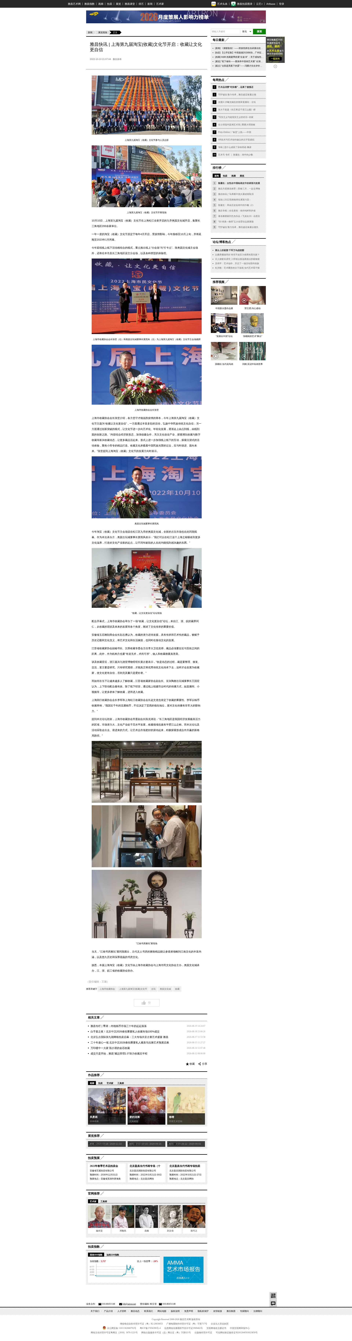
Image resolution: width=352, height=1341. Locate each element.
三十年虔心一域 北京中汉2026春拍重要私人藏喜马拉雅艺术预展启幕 (130, 1042)
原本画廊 (94, 1121)
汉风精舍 (133, 1121)
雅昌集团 (231, 1311)
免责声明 (188, 1311)
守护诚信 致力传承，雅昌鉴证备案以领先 (238, 227)
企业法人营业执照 (219, 1323)
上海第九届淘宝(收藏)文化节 (133, 989)
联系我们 (148, 1311)
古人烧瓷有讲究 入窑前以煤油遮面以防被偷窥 (237, 259)
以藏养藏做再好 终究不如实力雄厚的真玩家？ (237, 254)
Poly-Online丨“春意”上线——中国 (234, 132)
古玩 (153, 989)
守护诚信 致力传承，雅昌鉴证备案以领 (237, 94)
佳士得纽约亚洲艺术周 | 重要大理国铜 (236, 124)
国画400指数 (96, 1255)
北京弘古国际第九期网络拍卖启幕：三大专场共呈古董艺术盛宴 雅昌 (129, 1037)
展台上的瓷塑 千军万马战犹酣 (229, 250)
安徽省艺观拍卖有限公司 (102, 1170)
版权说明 (175, 1311)
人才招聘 (121, 1311)
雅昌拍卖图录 (244, 3)
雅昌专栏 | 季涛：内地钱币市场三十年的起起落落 (119, 1026)
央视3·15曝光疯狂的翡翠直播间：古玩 (237, 102)
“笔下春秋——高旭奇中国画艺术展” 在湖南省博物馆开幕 (248, 61)
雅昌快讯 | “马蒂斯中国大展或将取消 (236, 194)
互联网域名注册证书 (216, 1328)
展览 (118, 3)
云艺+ (259, 3)
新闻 (150, 3)
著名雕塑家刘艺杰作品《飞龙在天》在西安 (239, 216)
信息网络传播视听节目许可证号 (183, 1328)
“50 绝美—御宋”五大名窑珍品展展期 (236, 221)
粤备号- (150, 1328)
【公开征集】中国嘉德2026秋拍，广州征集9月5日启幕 (248, 52)
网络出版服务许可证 (166, 1332)
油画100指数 (113, 1255)
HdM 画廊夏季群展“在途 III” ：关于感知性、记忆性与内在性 (250, 57)
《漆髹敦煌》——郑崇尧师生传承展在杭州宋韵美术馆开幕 (249, 48)
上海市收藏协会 (107, 989)
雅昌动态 (135, 1311)
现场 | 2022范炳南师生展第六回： (234, 199)
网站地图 (161, 1311)
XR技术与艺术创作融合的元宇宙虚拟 (236, 139)
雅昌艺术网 (74, 3)
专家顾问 (244, 1311)
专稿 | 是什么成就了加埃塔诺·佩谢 (234, 147)
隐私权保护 (203, 1311)
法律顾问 (257, 1311)
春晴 (171, 1117)
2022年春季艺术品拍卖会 (104, 1166)
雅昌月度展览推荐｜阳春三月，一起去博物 (239, 188)
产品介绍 (108, 1311)
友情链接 (217, 1311)
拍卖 (109, 3)
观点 (218, 66)
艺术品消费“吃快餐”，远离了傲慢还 (235, 87)
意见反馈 (273, 1303)
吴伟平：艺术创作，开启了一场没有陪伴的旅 (237, 263)
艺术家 (160, 3)
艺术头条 (222, 3)
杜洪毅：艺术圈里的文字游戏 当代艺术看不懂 (237, 268)
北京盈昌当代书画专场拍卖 (184, 1166)
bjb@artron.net (129, 1304)
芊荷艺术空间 (175, 1121)
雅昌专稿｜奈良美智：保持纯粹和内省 (237, 210)
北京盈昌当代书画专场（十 (145, 1166)
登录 (281, 3)
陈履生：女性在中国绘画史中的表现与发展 (239, 183)
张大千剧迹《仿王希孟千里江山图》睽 (237, 109)
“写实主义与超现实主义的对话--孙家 (235, 117)
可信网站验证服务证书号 (237, 1332)
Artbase (270, 3)
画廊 (100, 3)
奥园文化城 (165, 989)
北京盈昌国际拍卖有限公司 (143, 1170)
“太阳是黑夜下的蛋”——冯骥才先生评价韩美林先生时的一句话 (251, 66)
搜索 (259, 31)
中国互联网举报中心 (240, 1328)
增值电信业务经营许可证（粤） (141, 1323)
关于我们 (95, 1311)
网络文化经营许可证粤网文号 (114, 1332)
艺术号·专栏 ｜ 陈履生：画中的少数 (235, 154)
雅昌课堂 (130, 3)
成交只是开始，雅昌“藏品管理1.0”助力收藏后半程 (119, 1053)
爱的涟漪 (134, 1117)
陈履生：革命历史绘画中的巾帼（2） (236, 205)
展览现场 (102, 32)
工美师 (120, 1083)
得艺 (141, 3)
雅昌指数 (89, 3)
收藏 (177, 989)
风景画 (94, 1117)
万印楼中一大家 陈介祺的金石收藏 (110, 1048)
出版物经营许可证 (203, 1332)
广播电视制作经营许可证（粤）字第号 (186, 1323)
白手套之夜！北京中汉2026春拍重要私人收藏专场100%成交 (125, 1031)
